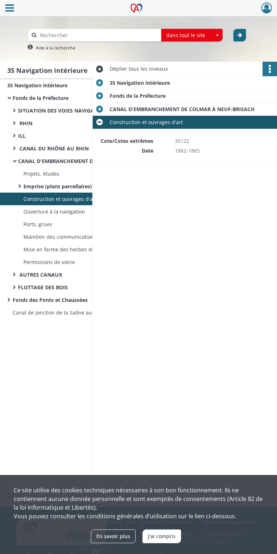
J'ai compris (162, 536)
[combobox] (192, 35)
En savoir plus (113, 536)
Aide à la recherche (55, 48)
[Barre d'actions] (270, 69)
